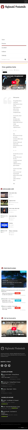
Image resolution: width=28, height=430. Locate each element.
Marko (22, 427)
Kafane (4, 51)
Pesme (4, 43)
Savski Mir (10, 280)
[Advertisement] (14, 24)
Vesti (3, 39)
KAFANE (23, 271)
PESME (17, 293)
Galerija (4, 55)
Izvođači (4, 47)
